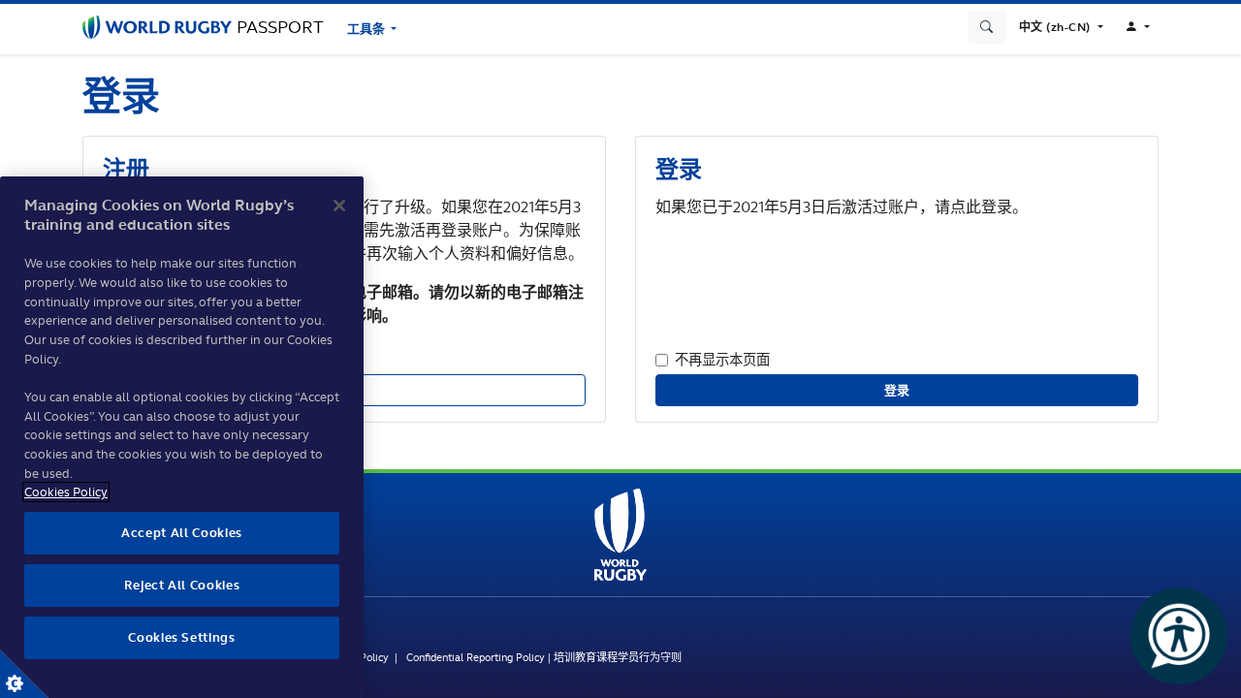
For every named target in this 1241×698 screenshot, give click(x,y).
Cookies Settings (24, 673)
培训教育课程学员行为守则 (618, 657)
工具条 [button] (367, 28)
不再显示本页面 (722, 359)
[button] (1061, 27)
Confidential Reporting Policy (475, 657)
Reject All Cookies (182, 585)
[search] (987, 27)
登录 (897, 390)
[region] (182, 437)
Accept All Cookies (181, 532)
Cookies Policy (66, 492)
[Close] (339, 205)
